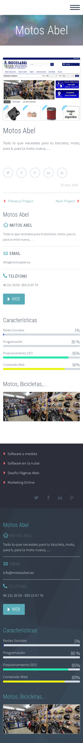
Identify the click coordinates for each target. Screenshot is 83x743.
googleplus (72, 498)
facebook (48, 498)
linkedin (60, 498)
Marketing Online (21, 482)
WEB (16, 298)
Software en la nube (23, 463)
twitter (36, 498)
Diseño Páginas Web (23, 472)
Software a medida (22, 453)
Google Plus (35, 173)
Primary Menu (75, 7)
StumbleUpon (62, 173)
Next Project (65, 200)
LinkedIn (49, 173)
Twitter (8, 173)
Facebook (22, 173)
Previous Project (20, 200)
